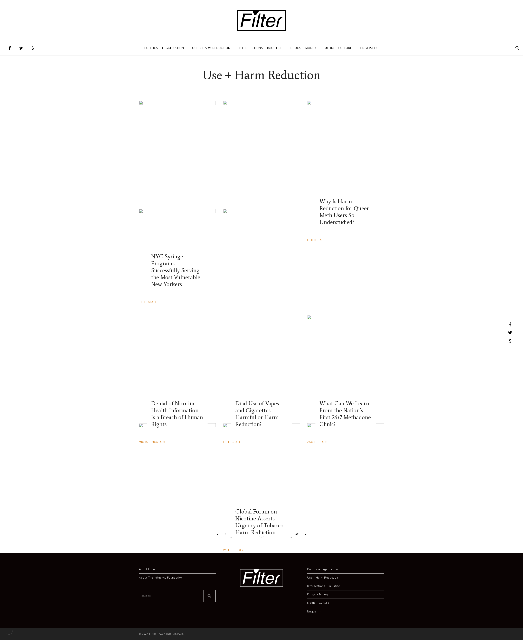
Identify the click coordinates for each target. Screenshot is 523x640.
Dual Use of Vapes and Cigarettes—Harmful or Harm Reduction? (257, 414)
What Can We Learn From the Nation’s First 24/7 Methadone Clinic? (345, 414)
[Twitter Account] (21, 48)
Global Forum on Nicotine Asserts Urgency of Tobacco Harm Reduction (259, 522)
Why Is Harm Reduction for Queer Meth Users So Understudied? (344, 212)
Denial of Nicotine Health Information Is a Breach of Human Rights (177, 414)
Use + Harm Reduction (211, 48)
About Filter (147, 569)
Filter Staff (148, 302)
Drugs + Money (303, 48)
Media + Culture (338, 48)
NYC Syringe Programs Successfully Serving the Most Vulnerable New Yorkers (175, 270)
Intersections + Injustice (260, 48)
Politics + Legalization (164, 48)
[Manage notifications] (9, 631)
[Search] (209, 596)
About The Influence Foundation (161, 578)
